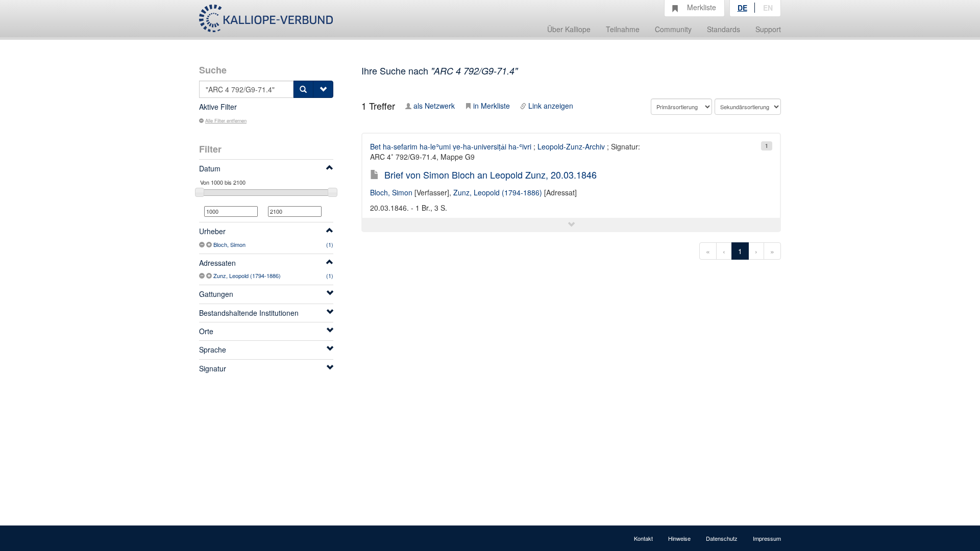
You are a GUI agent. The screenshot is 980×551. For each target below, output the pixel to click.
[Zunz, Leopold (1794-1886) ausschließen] (202, 275)
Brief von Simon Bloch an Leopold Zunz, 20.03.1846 (490, 174)
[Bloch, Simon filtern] (209, 244)
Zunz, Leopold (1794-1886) (247, 275)
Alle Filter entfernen (226, 120)
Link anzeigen (550, 106)
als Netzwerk (434, 106)
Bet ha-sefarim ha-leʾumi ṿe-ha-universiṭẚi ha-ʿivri (450, 146)
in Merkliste (491, 106)
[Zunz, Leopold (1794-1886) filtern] (209, 275)
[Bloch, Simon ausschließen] (202, 244)
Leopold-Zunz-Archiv (571, 146)
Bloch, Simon (229, 244)
